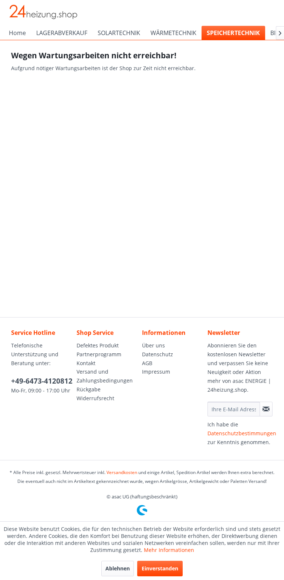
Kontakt (86, 363)
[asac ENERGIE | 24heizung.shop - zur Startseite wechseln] (43, 13)
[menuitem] (17, 33)
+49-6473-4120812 (41, 381)
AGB (147, 363)
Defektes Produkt (98, 345)
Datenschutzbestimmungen (241, 433)
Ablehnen (117, 568)
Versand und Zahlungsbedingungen (105, 376)
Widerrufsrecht (95, 398)
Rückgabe (89, 389)
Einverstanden (160, 568)
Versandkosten (121, 472)
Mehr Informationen (169, 549)
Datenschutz (157, 354)
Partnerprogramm (99, 354)
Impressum (156, 371)
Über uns (153, 345)
